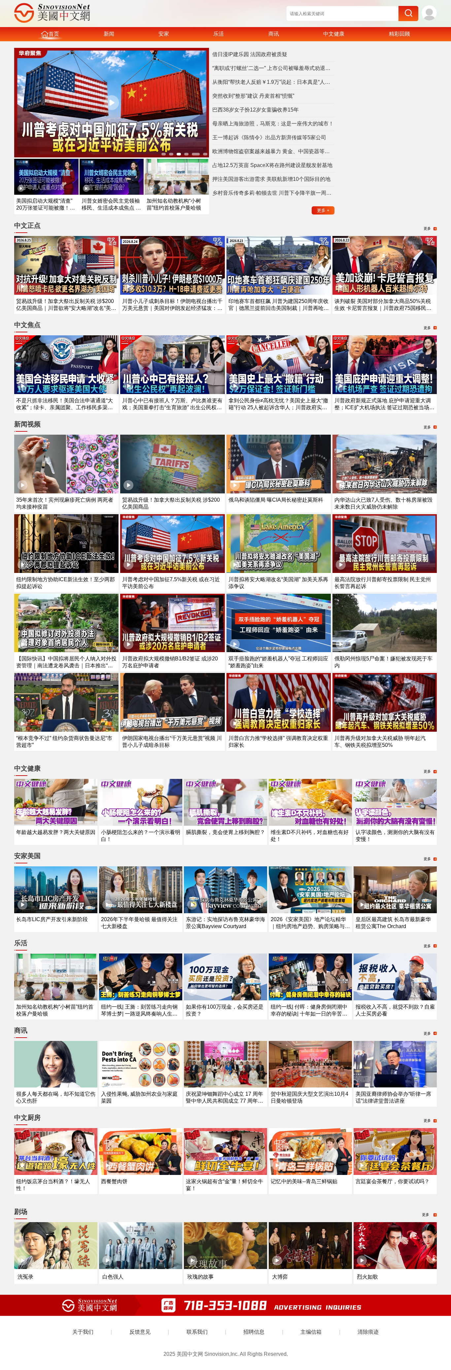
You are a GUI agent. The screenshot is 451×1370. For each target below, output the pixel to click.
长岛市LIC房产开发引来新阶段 (52, 919)
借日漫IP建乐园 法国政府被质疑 (249, 54)
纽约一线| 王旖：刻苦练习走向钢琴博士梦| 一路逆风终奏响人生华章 (139, 1013)
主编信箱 (311, 1332)
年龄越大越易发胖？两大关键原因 (55, 832)
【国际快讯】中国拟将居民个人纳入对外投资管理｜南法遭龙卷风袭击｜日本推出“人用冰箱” (66, 665)
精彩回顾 (399, 34)
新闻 (109, 34)
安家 (163, 34)
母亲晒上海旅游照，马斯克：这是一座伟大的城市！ (273, 123)
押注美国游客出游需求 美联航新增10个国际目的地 (271, 179)
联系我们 (197, 1332)
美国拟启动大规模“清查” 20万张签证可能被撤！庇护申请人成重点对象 (45, 207)
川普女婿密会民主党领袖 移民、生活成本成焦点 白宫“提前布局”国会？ (111, 207)
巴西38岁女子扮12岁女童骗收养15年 (255, 110)
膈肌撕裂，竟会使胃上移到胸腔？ (225, 832)
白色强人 (112, 1277)
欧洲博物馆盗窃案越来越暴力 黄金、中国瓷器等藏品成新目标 (273, 151)
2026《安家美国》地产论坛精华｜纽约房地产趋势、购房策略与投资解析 (310, 926)
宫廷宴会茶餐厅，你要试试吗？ (393, 1181)
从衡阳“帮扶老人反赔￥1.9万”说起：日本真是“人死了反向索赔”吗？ (273, 82)
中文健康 (333, 34)
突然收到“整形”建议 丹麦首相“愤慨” (253, 96)
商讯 (273, 34)
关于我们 (82, 1332)
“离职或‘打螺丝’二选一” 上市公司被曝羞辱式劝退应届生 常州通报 (273, 68)
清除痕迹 (368, 1332)
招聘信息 (253, 1332)
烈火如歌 (367, 1277)
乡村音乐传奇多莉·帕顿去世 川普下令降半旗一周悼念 (273, 193)
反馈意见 (140, 1332)
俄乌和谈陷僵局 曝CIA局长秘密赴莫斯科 (275, 500)
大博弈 (280, 1277)
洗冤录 (25, 1277)
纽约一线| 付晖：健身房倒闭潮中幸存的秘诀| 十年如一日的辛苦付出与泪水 (309, 1013)
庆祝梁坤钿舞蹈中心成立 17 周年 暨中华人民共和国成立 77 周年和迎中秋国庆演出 (224, 1101)
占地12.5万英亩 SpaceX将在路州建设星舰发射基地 (272, 165)
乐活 (218, 34)
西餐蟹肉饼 (114, 1181)
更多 (323, 210)
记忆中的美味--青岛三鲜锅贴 (304, 1181)
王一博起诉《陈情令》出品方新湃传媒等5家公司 (269, 137)
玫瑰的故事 (200, 1277)
